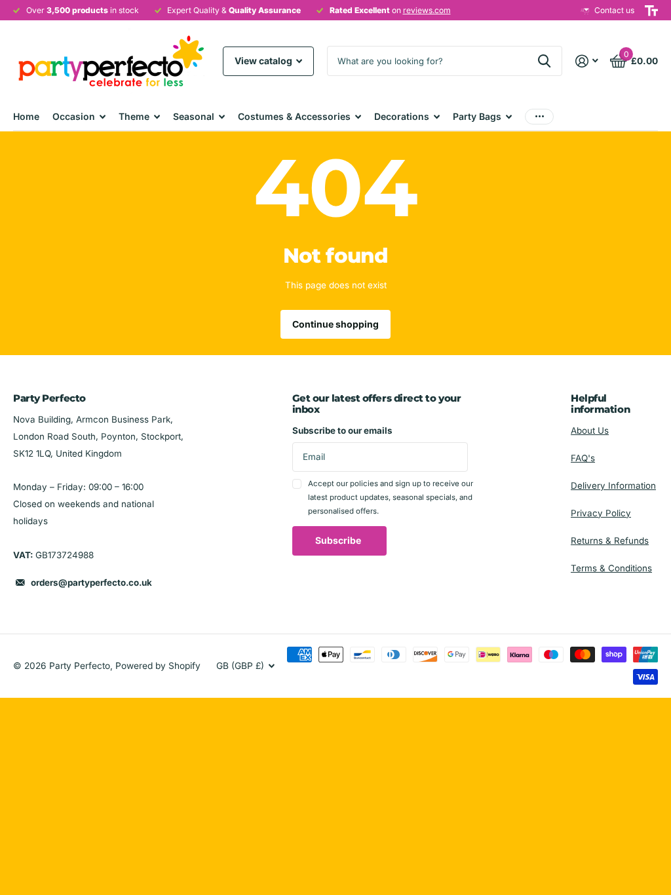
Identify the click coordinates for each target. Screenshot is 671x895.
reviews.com (427, 10)
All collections (78, 116)
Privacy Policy (601, 513)
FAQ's (583, 458)
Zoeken (544, 61)
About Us (590, 430)
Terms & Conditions (611, 568)
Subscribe (339, 540)
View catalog (264, 60)
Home (26, 116)
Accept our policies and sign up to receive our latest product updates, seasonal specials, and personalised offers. (390, 497)
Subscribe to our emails (342, 430)
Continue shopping (335, 324)
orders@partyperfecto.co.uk (91, 582)
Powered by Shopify (158, 665)
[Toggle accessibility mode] (651, 10)
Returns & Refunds (610, 540)
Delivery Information (613, 485)
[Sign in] (587, 61)
